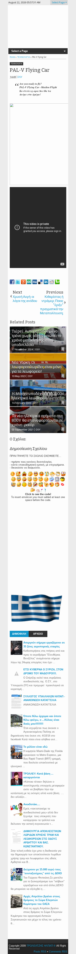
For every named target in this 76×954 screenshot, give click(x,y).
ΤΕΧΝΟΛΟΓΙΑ (16, 64)
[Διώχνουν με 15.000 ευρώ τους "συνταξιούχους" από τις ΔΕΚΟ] (16, 880)
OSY (20, 76)
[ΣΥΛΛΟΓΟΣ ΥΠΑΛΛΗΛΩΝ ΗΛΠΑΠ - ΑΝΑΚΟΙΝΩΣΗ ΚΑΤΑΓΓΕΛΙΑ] (16, 707)
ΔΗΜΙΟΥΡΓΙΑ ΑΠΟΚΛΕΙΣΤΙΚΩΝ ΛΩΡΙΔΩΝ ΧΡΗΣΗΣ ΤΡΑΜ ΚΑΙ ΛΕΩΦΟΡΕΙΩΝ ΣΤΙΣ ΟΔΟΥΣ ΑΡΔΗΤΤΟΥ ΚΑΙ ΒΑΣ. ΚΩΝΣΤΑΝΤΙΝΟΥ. (42, 839)
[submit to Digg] (34, 282)
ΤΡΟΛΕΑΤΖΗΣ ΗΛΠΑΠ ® (41, 945)
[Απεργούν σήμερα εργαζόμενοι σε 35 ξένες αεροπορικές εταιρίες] (16, 653)
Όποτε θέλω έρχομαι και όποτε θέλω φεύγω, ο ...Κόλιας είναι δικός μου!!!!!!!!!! (42, 720)
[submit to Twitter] (17, 282)
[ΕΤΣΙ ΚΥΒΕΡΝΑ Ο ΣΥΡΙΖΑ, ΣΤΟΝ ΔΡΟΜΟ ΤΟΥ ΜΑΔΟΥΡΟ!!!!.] (16, 678)
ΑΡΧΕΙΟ (38, 633)
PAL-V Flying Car (29, 70)
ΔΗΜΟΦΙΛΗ (19, 633)
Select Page (58, 2)
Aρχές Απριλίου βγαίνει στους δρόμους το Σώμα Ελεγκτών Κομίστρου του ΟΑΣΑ (41, 900)
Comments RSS (58, 951)
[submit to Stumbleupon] (29, 282)
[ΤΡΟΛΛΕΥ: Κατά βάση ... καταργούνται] (16, 785)
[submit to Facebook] (12, 282)
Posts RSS (40, 951)
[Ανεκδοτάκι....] (16, 815)
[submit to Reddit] (51, 282)
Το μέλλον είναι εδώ (35, 746)
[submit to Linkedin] (46, 282)
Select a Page (19, 51)
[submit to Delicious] (40, 282)
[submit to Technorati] (57, 282)
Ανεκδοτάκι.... (31, 804)
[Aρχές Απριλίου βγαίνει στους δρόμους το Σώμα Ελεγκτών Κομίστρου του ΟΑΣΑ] (16, 907)
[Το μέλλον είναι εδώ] (16, 758)
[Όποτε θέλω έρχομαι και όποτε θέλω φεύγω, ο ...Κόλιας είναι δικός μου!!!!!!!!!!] (16, 727)
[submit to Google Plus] (23, 282)
